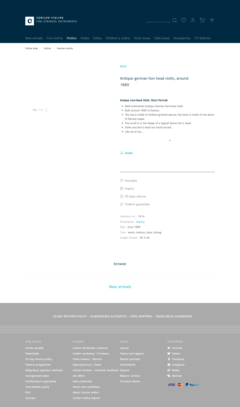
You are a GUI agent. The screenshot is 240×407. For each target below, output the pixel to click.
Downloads (32, 353)
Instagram (177, 364)
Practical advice (130, 381)
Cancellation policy (37, 386)
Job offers (79, 375)
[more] (170, 141)
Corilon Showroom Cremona (90, 347)
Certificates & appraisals (40, 381)
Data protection (82, 381)
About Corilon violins (86, 392)
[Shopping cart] (202, 20)
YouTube (177, 347)
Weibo (175, 370)
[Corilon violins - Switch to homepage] (51, 21)
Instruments (127, 364)
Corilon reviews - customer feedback (96, 370)
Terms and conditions (86, 386)
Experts (124, 370)
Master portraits (130, 359)
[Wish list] (183, 20)
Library (124, 347)
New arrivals (120, 286)
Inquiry (129, 188)
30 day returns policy (38, 359)
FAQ (27, 392)
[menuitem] (212, 20)
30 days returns (135, 196)
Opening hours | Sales (87, 364)
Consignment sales (37, 375)
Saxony (140, 222)
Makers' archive (130, 375)
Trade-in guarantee (137, 204)
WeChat (176, 375)
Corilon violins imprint (86, 398)
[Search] (174, 20)
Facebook (177, 359)
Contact (30, 398)
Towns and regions (132, 353)
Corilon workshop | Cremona (91, 353)
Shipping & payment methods (44, 370)
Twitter (176, 353)
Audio (128, 153)
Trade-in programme (38, 364)
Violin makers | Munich (87, 359)
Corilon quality (34, 347)
